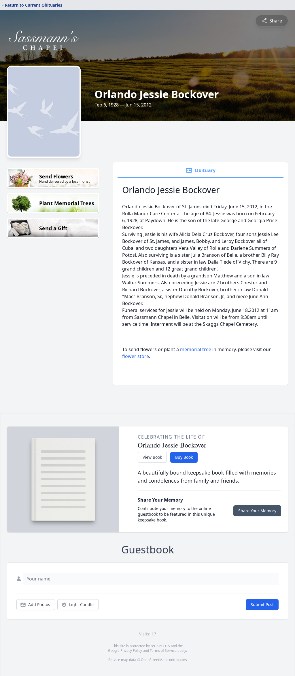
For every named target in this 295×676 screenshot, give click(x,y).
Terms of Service (163, 650)
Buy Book (184, 457)
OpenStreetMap (154, 659)
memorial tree (195, 349)
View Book (152, 457)
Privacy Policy (131, 650)
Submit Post (262, 604)
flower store (135, 356)
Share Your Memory (257, 510)
